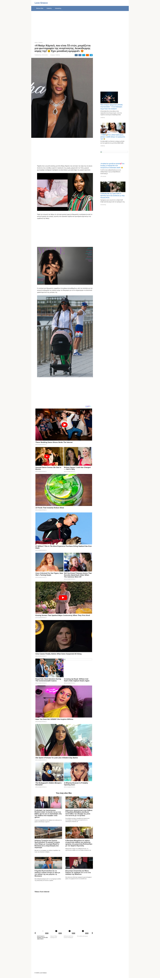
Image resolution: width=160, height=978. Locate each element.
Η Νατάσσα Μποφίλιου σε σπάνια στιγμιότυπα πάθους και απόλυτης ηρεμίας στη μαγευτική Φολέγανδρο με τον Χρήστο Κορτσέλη (78, 843)
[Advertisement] (80, 25)
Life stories (103, 176)
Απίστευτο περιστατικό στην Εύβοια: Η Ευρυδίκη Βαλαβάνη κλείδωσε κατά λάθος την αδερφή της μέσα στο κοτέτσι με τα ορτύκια (79, 812)
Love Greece (41, 2)
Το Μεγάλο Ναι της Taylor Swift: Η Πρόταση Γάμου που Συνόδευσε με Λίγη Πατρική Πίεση (112, 195)
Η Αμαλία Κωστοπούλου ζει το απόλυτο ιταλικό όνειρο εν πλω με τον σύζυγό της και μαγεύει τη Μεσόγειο (47, 873)
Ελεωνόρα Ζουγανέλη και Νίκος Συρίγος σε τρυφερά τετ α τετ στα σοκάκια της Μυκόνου (78, 872)
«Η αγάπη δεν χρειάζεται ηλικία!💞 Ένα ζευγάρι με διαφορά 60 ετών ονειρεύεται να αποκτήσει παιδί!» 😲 (112, 165)
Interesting (58, 8)
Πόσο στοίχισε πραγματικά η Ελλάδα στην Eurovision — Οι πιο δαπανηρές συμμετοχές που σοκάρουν (111, 107)
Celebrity (49, 8)
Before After (39, 8)
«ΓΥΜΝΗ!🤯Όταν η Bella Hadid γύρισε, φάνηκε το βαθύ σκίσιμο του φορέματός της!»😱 (112, 137)
